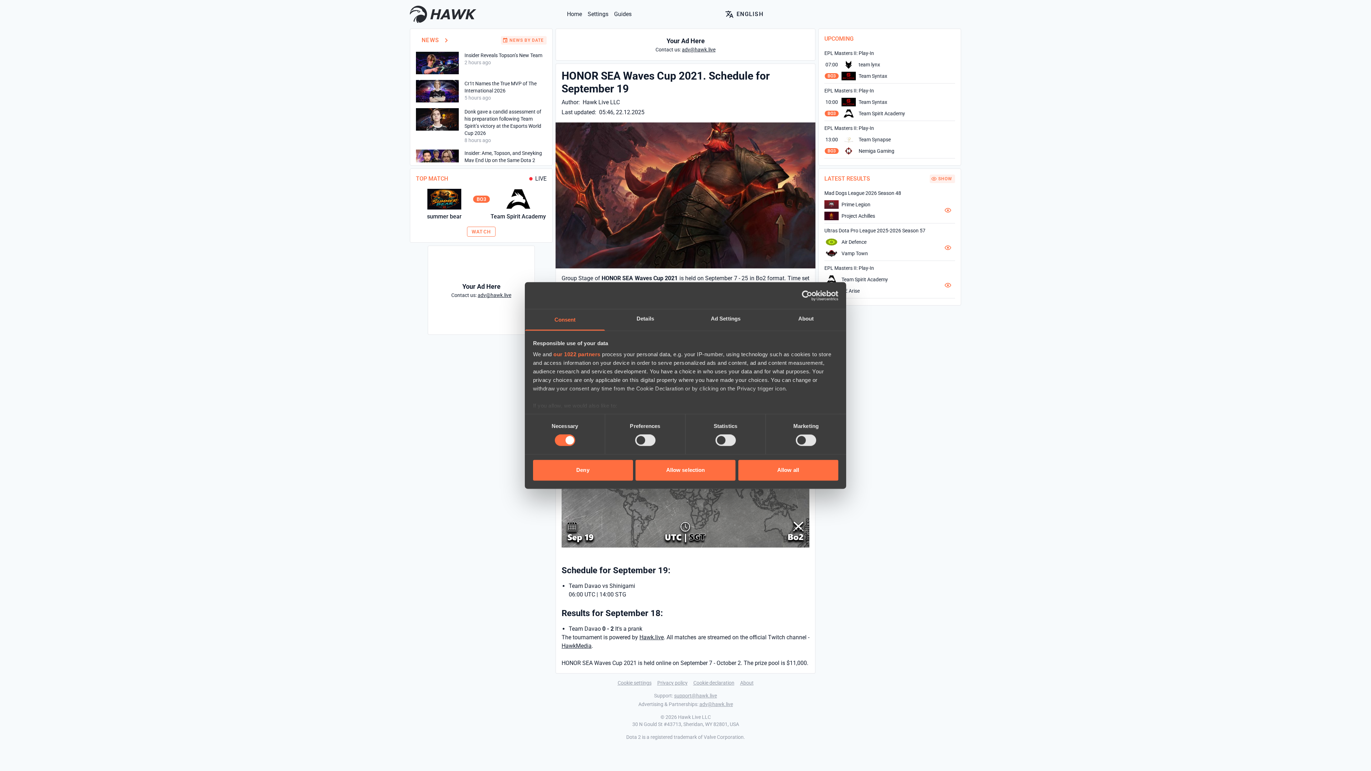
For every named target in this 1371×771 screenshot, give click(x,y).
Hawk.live (651, 637)
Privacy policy (672, 683)
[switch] (645, 440)
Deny (582, 470)
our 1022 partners (577, 354)
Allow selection (685, 470)
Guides (623, 14)
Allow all (788, 470)
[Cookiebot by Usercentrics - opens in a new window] (807, 295)
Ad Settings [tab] (725, 319)
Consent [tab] (565, 320)
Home (574, 14)
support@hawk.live (695, 696)
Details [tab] (645, 319)
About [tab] (806, 319)
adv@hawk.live (716, 704)
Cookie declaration (713, 683)
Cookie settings (635, 683)
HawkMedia (577, 645)
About (747, 683)
